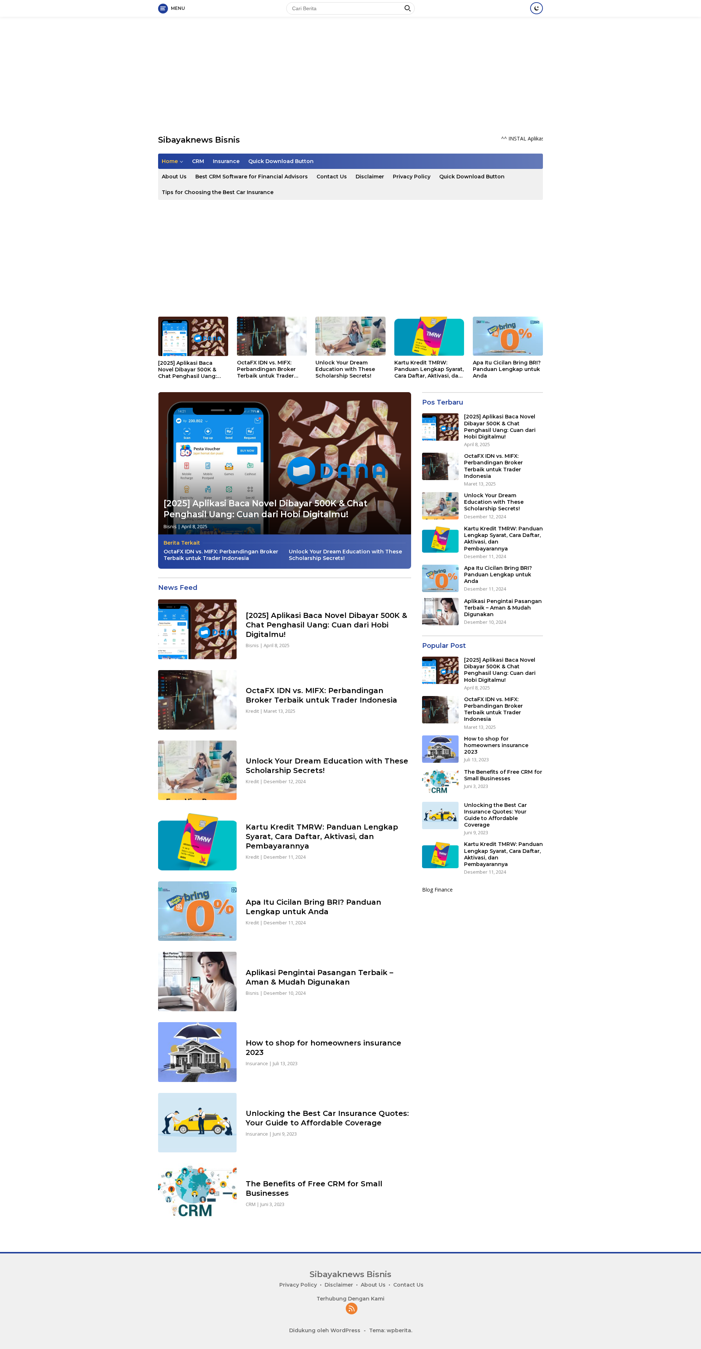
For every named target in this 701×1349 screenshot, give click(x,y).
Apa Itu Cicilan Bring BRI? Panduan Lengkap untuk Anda (507, 369)
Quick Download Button (281, 161)
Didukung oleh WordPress (324, 1330)
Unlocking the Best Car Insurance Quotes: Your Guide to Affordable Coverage (495, 815)
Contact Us (332, 176)
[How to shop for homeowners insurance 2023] (197, 1052)
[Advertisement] (350, 75)
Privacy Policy (411, 176)
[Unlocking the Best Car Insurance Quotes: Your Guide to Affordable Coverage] (197, 1122)
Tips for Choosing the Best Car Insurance (217, 192)
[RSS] (351, 1309)
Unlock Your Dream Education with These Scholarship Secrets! (345, 369)
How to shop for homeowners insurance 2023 (496, 745)
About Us (174, 176)
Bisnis (170, 526)
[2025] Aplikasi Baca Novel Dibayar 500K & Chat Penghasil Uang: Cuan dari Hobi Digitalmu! (192, 370)
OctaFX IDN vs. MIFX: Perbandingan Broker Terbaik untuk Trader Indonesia (266, 369)
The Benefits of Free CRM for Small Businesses (503, 775)
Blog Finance (437, 889)
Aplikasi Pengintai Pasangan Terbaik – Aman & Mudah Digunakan (503, 608)
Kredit (252, 711)
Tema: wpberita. (390, 1330)
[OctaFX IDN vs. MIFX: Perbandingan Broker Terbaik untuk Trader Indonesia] (272, 336)
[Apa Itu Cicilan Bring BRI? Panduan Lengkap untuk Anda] (508, 336)
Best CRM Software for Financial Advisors (251, 176)
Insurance (226, 161)
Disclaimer (370, 176)
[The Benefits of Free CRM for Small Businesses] (197, 1193)
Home (170, 161)
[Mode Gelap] (536, 8)
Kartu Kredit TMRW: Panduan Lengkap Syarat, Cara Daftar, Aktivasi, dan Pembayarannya (429, 369)
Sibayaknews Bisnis (199, 140)
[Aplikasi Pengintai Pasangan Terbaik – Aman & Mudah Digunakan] (197, 981)
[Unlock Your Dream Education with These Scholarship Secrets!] (350, 336)
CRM (198, 161)
